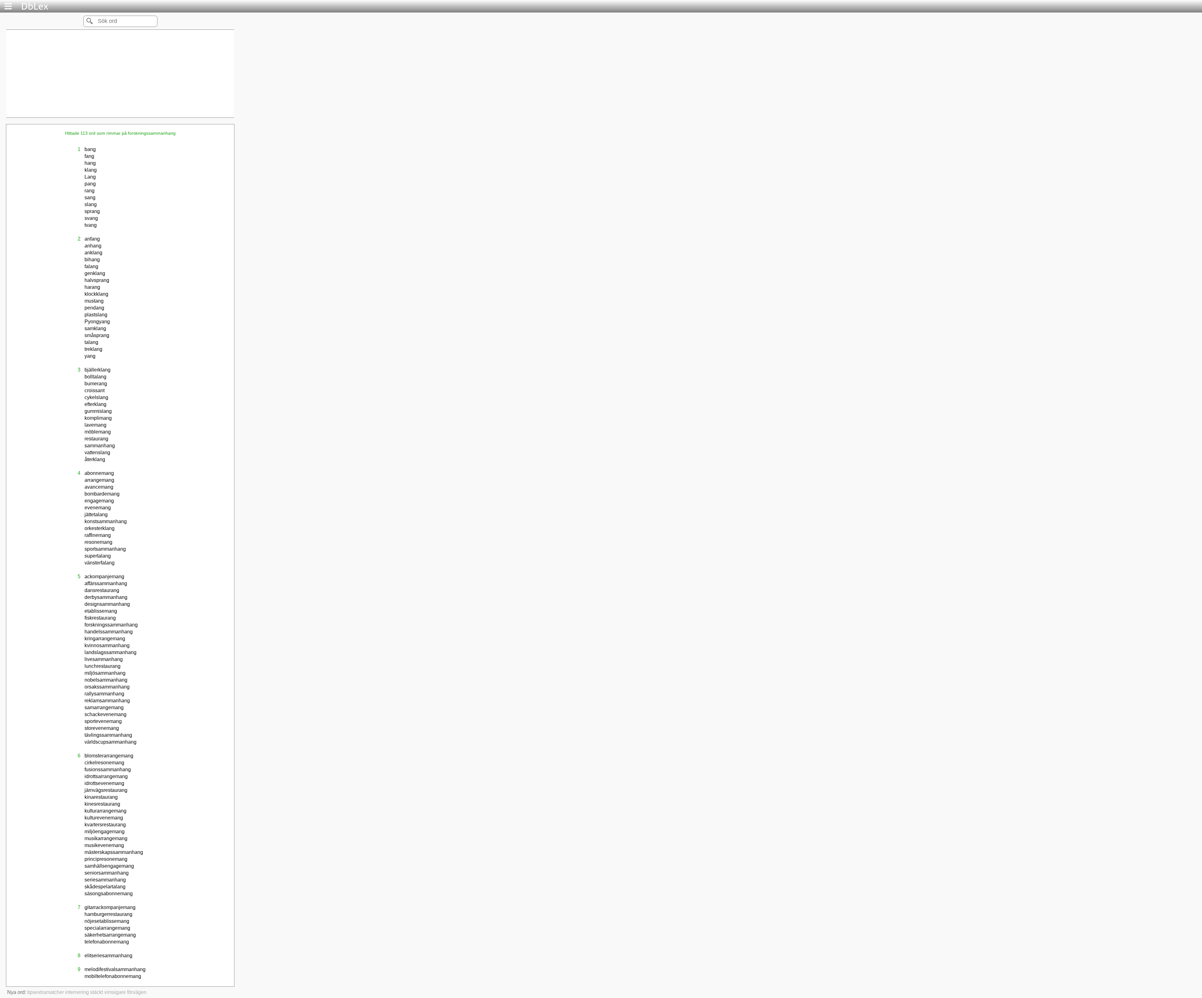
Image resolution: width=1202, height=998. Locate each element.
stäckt (96, 992)
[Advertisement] (120, 73)
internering (77, 992)
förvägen (136, 992)
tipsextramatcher (45, 992)
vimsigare (115, 992)
